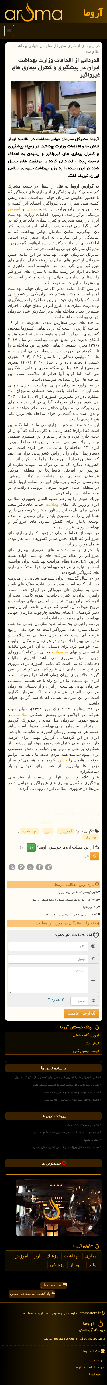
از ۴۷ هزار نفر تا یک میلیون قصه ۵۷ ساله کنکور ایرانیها (65, 900)
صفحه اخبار (52, 1285)
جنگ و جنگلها (90, 907)
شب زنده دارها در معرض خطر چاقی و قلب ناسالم (71, 1092)
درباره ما (98, 1360)
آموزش (14, 209)
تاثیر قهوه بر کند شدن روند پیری (78, 892)
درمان (32, 209)
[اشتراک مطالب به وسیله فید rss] (12, 867)
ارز (48, 831)
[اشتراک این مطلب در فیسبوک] (39, 867)
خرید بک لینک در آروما (89, 1367)
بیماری (90, 837)
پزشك (52, 1255)
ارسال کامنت (79, 1013)
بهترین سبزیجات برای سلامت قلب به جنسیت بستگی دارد (66, 1085)
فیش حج (92, 1043)
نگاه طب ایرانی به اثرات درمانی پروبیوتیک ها (72, 914)
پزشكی (57, 1264)
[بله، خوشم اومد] (31, 847)
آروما (93, 12)
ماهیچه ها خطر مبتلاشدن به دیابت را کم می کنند (71, 1100)
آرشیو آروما (96, 1374)
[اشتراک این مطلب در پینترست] (21, 867)
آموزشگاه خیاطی (86, 1035)
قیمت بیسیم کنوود (85, 1051)
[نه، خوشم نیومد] (94, 856)
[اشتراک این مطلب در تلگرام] (49, 867)
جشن (62, 760)
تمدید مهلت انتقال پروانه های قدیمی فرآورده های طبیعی (66, 1147)
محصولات (60, 652)
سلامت (21, 715)
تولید (93, 1264)
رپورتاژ (76, 1264)
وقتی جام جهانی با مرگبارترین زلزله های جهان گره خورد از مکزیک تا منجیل (57, 1077)
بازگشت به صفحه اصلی (30, 1294)
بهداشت (52, 504)
